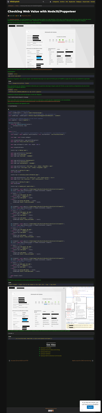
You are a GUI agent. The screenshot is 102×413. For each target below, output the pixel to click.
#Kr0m (29, 15)
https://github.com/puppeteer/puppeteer (41, 69)
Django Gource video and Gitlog (50, 349)
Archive (62, 1)
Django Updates (45, 353)
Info (67, 1)
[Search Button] (43, 1)
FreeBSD (10, 89)
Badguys (79, 1)
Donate (93, 1)
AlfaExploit (10, 5)
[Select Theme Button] (50, 1)
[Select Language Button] (47, 1)
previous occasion (14, 19)
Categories (56, 1)
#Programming (24, 15)
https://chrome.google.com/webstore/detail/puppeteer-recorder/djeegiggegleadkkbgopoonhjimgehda (34, 101)
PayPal (90, 407)
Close (82, 410)
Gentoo (15, 89)
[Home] (8, 1)
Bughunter (72, 1)
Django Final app (46, 347)
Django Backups (46, 351)
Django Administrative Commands (51, 355)
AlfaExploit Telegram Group (51, 408)
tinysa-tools (86, 1)
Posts (16, 5)
